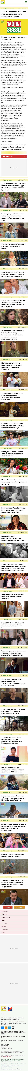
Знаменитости (6, 917)
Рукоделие (5, 929)
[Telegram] (9, 1027)
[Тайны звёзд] (2, 8)
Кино (3, 920)
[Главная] (3, 1009)
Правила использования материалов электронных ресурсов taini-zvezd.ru (12, 1066)
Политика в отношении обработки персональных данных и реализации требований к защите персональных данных (12, 1060)
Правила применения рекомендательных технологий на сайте (13, 1063)
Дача (3, 932)
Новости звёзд (8, 180)
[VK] (2, 1027)
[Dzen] (13, 1027)
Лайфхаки (4, 911)
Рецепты (4, 914)
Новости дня (7, 820)
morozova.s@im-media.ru (6, 1056)
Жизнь (4, 926)
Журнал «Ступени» (9, 8)
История (4, 923)
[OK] (6, 1027)
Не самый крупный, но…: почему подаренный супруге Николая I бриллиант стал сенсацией (13, 147)
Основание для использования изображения (11, 1068)
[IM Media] (10, 1009)
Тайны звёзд (3, 2)
